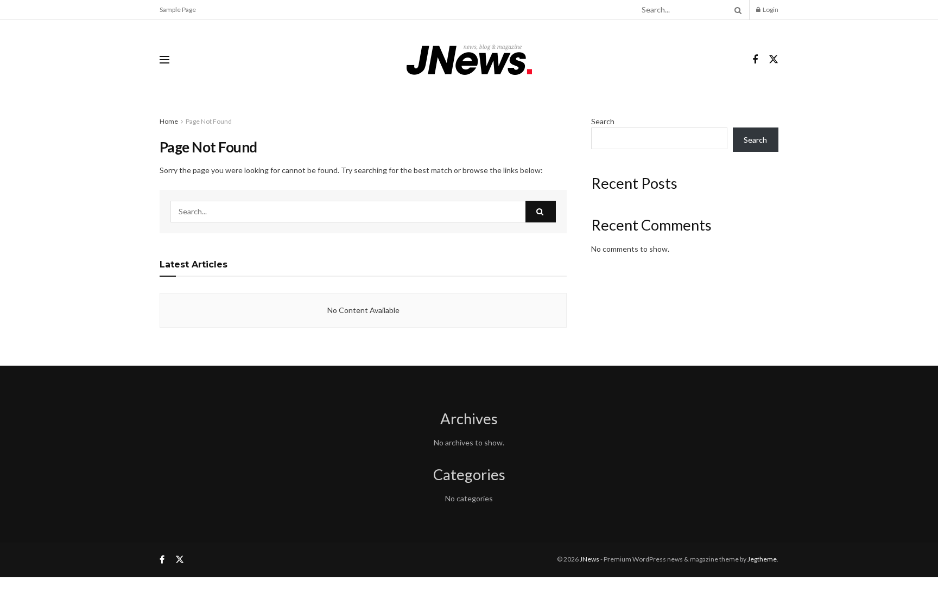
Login (770, 9)
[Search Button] (736, 10)
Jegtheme (762, 559)
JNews (589, 559)
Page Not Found (209, 121)
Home (169, 121)
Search (602, 121)
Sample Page (178, 9)
